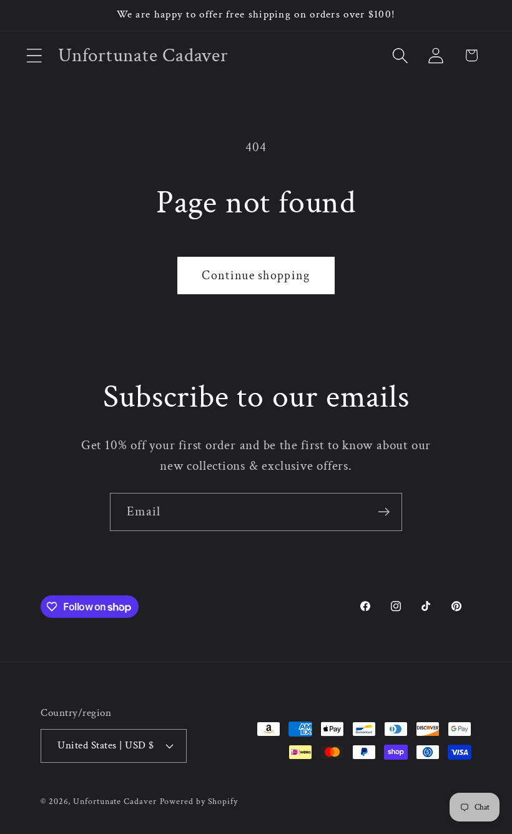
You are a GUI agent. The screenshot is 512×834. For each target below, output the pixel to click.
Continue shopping (256, 275)
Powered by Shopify (199, 801)
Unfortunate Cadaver (114, 801)
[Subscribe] (383, 512)
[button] (34, 55)
